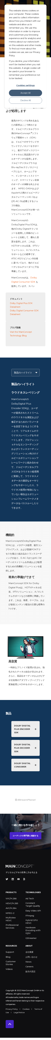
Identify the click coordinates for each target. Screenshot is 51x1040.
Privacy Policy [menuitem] (12, 1009)
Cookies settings (25, 85)
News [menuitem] (28, 962)
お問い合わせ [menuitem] (31, 957)
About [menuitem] (29, 946)
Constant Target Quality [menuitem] (33, 904)
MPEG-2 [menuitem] (10, 913)
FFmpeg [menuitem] (30, 915)
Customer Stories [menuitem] (11, 963)
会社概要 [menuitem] (29, 952)
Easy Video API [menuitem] (33, 910)
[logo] (20, 866)
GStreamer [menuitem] (31, 938)
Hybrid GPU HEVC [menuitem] (32, 921)
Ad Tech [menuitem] (30, 898)
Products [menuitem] (11, 892)
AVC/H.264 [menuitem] (11, 908)
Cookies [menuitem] (26, 1009)
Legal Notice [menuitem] (19, 1012)
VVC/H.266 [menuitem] (11, 898)
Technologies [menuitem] (33, 892)
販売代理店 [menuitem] (30, 971)
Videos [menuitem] (9, 969)
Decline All (25, 100)
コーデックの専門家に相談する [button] (25, 835)
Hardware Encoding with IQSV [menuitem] (33, 930)
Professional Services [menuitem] (12, 926)
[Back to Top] (10, 1024)
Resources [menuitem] (11, 946)
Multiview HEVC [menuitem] (11, 919)
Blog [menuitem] (8, 957)
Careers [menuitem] (29, 966)
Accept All (25, 93)
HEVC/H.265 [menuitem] (12, 903)
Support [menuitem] (10, 952)
